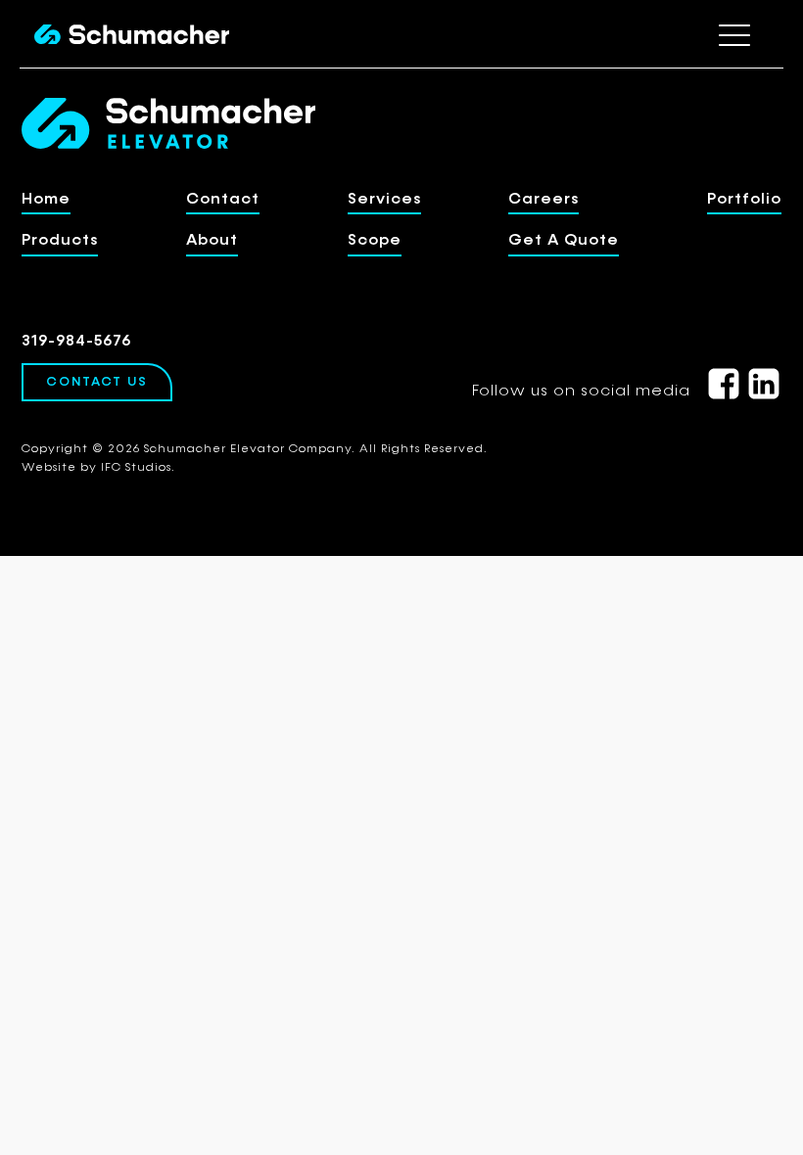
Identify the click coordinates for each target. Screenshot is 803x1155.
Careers (543, 200)
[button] (734, 34)
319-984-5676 (76, 341)
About (212, 241)
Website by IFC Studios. (98, 468)
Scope (375, 241)
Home (46, 200)
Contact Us (97, 382)
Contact (223, 200)
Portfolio (744, 200)
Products (60, 241)
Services (384, 200)
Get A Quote (563, 241)
